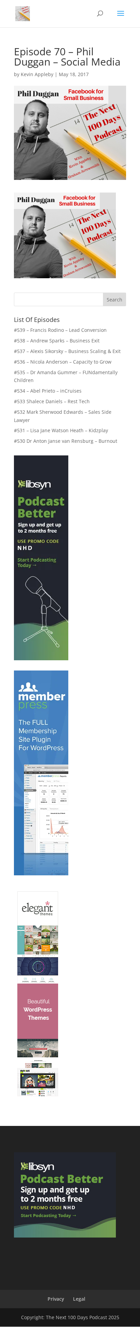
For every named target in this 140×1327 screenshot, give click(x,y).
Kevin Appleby (37, 74)
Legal (79, 1299)
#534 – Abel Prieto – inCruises (48, 390)
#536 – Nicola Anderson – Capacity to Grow (62, 361)
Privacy (56, 1299)
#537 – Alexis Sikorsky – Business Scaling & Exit (67, 351)
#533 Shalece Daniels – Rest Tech (52, 401)
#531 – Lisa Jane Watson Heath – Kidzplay (61, 430)
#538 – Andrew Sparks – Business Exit (57, 340)
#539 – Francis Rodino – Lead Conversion (60, 330)
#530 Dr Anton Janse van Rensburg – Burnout (65, 441)
